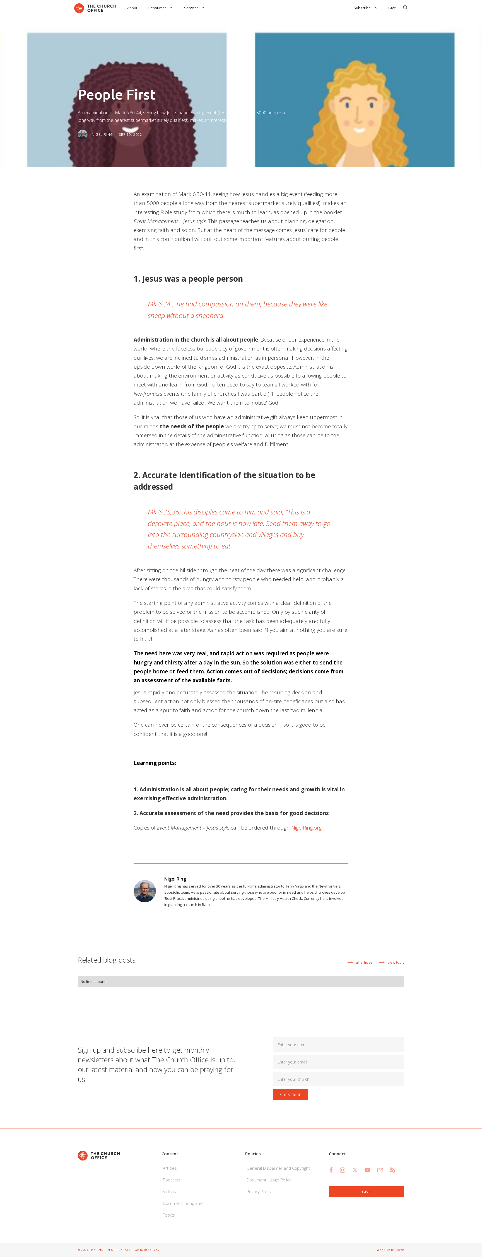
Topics (169, 1215)
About (132, 7)
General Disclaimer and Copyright (278, 1168)
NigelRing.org (306, 827)
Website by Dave (390, 1249)
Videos (169, 1191)
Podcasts (171, 1180)
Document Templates (183, 1203)
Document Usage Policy (269, 1180)
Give (392, 7)
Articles (170, 1168)
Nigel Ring (102, 134)
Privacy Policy (259, 1191)
